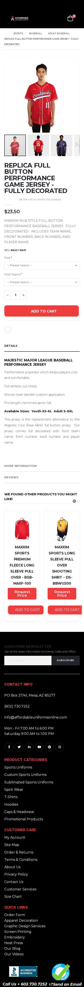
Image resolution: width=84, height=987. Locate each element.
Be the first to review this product (40, 199)
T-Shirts (10, 797)
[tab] (42, 346)
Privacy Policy (16, 874)
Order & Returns (18, 852)
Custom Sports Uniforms (25, 775)
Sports (18, 33)
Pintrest (49, 747)
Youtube (39, 747)
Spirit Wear (13, 790)
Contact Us (13, 882)
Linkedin (29, 747)
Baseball (35, 33)
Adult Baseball (59, 33)
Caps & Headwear (19, 812)
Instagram (59, 747)
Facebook (9, 747)
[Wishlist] (60, 18)
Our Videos (13, 954)
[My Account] (50, 18)
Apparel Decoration (21, 920)
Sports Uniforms (18, 767)
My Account (14, 837)
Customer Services (20, 889)
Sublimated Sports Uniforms (28, 782)
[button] (75, 129)
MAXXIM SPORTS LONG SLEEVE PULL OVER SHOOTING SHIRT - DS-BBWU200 (62, 565)
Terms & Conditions (20, 860)
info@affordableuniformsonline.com (35, 717)
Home (5, 33)
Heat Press (13, 943)
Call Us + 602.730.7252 (25, 984)
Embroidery (14, 937)
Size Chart (13, 896)
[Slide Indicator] (74, 501)
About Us (12, 867)
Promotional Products (23, 819)
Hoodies (11, 804)
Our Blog (12, 948)
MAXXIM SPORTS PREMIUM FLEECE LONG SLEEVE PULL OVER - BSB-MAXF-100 (22, 565)
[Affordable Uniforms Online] (19, 18)
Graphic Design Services (24, 926)
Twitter (19, 747)
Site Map (11, 845)
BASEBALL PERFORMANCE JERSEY (38, 362)
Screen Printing (17, 932)
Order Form (14, 915)
